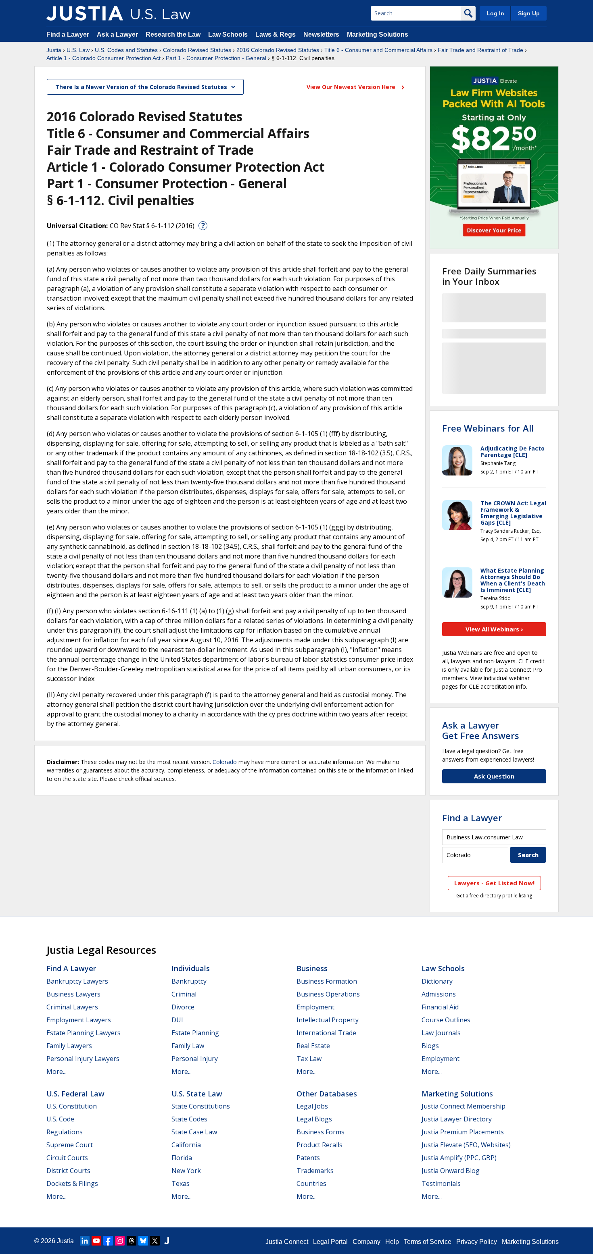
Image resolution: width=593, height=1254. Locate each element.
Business (312, 968)
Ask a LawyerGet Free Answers (480, 730)
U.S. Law (78, 50)
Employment (315, 1007)
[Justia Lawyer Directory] (166, 1241)
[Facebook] (108, 1241)
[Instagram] (120, 1241)
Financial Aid (440, 1007)
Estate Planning (195, 1032)
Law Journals (441, 1032)
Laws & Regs (275, 34)
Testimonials (441, 1183)
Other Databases (326, 1093)
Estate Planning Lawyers (83, 1032)
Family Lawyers (69, 1045)
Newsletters (321, 34)
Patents (308, 1157)
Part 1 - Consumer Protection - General (216, 58)
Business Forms (320, 1131)
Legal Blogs (314, 1119)
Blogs (430, 1045)
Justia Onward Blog (451, 1170)
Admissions (439, 994)
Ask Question (494, 776)
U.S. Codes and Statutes (126, 50)
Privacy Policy (476, 1241)
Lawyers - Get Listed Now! (494, 883)
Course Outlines (446, 1019)
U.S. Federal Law (75, 1093)
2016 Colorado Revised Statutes (277, 50)
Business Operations (328, 994)
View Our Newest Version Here (352, 87)
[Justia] (84, 13)
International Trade (326, 1032)
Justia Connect (286, 1241)
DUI (177, 1019)
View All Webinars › (494, 629)
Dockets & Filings (72, 1183)
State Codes (189, 1119)
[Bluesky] (143, 1241)
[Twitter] (155, 1241)
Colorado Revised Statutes (197, 50)
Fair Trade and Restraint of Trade (480, 50)
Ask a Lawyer (118, 34)
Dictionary (437, 981)
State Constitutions (200, 1106)
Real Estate (313, 1045)
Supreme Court (69, 1144)
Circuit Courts (67, 1157)
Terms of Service (427, 1241)
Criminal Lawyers (72, 1007)
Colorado (225, 762)
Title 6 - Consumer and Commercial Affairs (378, 50)
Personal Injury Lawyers (82, 1058)
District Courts (68, 1170)
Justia (53, 50)
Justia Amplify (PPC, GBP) (459, 1157)
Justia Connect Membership (463, 1106)
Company (366, 1241)
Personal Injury (194, 1058)
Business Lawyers (73, 994)
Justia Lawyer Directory (457, 1119)
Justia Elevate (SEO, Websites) (466, 1144)
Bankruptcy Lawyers (77, 981)
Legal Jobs (312, 1106)
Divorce (182, 1007)
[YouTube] (96, 1241)
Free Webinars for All (488, 428)
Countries (311, 1183)
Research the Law (173, 34)
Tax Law (309, 1058)
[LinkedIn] (85, 1241)
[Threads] (131, 1241)
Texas (180, 1183)
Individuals (190, 968)
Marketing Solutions (377, 34)
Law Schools (228, 34)
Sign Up (529, 13)
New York (186, 1170)
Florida (181, 1157)
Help (392, 1241)
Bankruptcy (189, 981)
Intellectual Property (327, 1019)
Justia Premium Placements (463, 1131)
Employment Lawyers (78, 1019)
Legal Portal (330, 1241)
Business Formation (326, 981)
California (186, 1144)
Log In (495, 13)
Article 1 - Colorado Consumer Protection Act (103, 58)
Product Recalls (319, 1144)
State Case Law (194, 1131)
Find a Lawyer (67, 34)
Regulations (64, 1131)
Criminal (183, 994)
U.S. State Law (196, 1093)
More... (56, 1071)
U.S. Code (60, 1119)
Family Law (187, 1045)
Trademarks (315, 1170)
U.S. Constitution (71, 1106)
